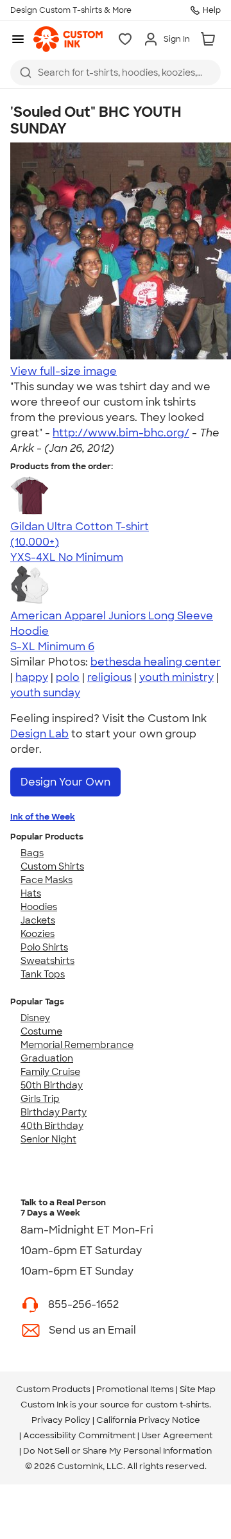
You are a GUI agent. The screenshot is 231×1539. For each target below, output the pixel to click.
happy (31, 677)
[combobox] (115, 72)
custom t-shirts (177, 1404)
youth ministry (176, 677)
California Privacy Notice (148, 1419)
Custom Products (53, 1389)
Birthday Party (54, 1112)
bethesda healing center (155, 662)
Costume (41, 1031)
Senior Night (48, 1139)
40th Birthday (52, 1125)
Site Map (198, 1389)
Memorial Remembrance (77, 1045)
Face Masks (47, 880)
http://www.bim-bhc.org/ (121, 433)
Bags (32, 853)
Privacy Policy (60, 1419)
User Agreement (176, 1435)
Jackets (38, 920)
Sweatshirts (47, 961)
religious (109, 677)
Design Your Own (65, 782)
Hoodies (39, 907)
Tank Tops (43, 974)
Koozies (38, 934)
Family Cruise (50, 1072)
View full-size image (63, 371)
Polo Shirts (44, 947)
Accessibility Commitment (79, 1435)
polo (68, 677)
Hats (31, 893)
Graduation (47, 1058)
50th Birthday (52, 1085)
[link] (68, 39)
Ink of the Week (42, 816)
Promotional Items (135, 1389)
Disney (35, 1018)
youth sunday (45, 693)
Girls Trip (40, 1099)
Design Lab (39, 734)
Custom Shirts (52, 866)
